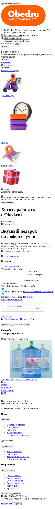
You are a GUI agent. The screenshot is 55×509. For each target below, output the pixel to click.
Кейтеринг (12, 454)
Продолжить (7, 202)
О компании (13, 427)
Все (3, 319)
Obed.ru (5, 420)
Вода (7, 319)
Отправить (6, 316)
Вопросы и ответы (16, 425)
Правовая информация (18, 435)
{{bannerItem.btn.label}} (11, 4)
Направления (8, 471)
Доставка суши (14, 478)
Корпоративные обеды (18, 456)
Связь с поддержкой (11, 493)
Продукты (25, 319)
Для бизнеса (7, 446)
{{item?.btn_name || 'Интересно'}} (15, 324)
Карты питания (14, 451)
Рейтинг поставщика (17, 459)
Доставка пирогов (15, 483)
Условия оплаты (14, 432)
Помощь (5, 68)
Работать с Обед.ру (10, 43)
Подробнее (6, 503)
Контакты (11, 430)
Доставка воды (14, 475)
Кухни (10, 488)
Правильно (14, 319)
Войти (4, 46)
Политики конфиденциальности (17, 298)
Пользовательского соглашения (38, 291)
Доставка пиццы (15, 480)
